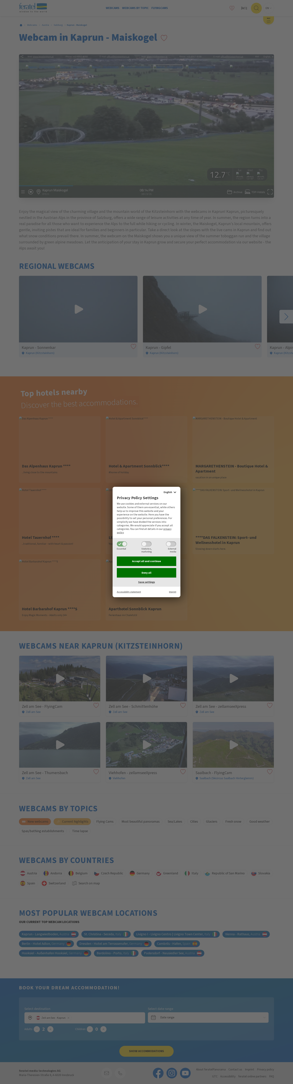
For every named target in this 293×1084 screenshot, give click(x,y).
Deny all (146, 573)
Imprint (172, 592)
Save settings (146, 582)
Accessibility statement (129, 592)
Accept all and (146, 561)
